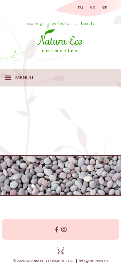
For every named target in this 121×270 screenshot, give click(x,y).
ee (92, 6)
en (104, 6)
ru (80, 6)
